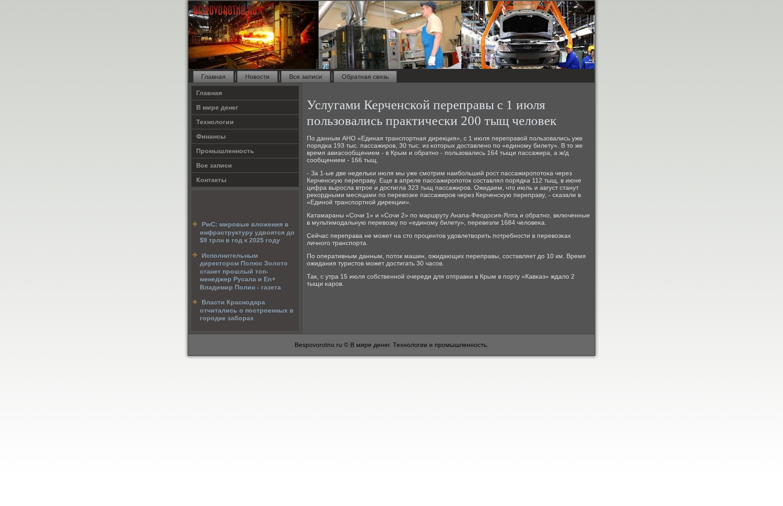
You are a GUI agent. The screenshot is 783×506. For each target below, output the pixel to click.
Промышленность (225, 150)
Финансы (211, 136)
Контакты (211, 179)
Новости (257, 76)
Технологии (215, 121)
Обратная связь (365, 76)
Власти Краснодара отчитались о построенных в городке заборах (247, 310)
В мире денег (217, 107)
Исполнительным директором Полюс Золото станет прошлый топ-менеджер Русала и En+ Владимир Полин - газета (244, 271)
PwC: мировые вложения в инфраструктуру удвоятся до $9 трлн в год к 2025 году (247, 232)
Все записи (305, 76)
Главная (213, 76)
